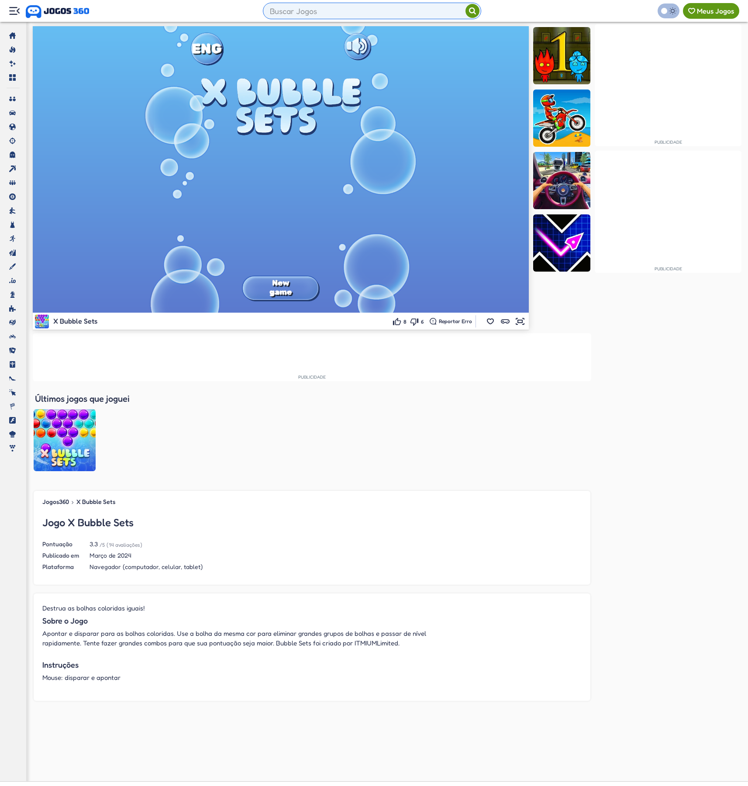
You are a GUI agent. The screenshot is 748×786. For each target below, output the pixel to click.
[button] (490, 321)
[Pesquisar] (472, 11)
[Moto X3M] (561, 118)
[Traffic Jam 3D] (561, 180)
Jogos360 (55, 501)
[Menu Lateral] (14, 11)
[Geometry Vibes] (561, 243)
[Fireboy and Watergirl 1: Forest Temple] (561, 55)
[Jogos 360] (57, 11)
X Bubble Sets (95, 501)
